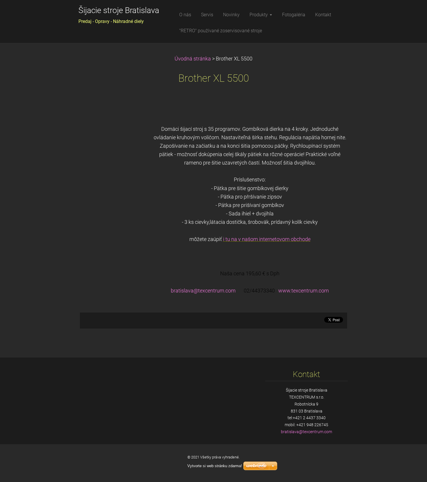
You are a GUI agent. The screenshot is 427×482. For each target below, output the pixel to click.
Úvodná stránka (193, 59)
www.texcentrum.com (303, 291)
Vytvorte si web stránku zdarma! (214, 466)
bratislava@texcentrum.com (203, 291)
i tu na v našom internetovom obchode (267, 239)
